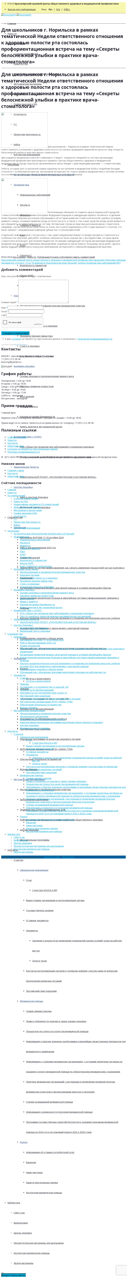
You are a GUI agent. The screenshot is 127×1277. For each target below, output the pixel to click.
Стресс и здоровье (30, 346)
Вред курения (27, 396)
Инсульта (25, 542)
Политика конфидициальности (23, 451)
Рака (22, 551)
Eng (58, 9)
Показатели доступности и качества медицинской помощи (57, 1031)
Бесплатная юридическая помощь (44, 1192)
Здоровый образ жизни (26, 569)
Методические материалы (28, 507)
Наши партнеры (34, 1172)
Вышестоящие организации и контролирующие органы (55, 900)
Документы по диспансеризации (37, 689)
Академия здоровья (24, 366)
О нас (29, 880)
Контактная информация (27, 154)
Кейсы (17, 524)
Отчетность (20, 516)
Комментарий (9, 302)
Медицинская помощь (31, 1001)
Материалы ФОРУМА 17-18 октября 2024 (42, 537)
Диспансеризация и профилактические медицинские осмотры (52, 305)
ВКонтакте (68, 857)
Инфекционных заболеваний (35, 539)
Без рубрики (19, 257)
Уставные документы (37, 920)
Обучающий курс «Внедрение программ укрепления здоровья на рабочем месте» (63, 672)
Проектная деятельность (27, 522)
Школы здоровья (23, 1232)
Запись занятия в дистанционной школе (41, 426)
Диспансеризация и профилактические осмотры (45, 713)
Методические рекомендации (29, 710)
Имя (3, 307)
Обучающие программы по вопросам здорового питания (50, 739)
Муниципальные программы (34, 839)
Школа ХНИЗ (26, 563)
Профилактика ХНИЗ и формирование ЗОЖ (42, 719)
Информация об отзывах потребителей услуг (50, 1152)
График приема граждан (39, 1011)
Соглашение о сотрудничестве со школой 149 (44, 686)
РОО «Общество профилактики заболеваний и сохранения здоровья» (57, 446)
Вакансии (31, 1162)
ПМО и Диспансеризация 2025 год (38, 642)
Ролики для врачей (30, 645)
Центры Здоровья (23, 487)
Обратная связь (15, 446)
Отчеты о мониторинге (38, 678)
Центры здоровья (29, 725)
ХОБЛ (23, 554)
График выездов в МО (25, 513)
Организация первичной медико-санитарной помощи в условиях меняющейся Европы (65, 587)
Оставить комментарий (82, 257)
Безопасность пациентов (33, 265)
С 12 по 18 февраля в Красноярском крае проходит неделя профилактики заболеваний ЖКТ (72, 262)
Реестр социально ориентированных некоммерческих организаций (55, 616)
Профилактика (21, 536)
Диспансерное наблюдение (34, 716)
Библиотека (13, 1202)
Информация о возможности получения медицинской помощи (59, 1111)
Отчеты (24, 678)
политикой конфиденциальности (95, 338)
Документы (20, 658)
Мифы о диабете (29, 601)
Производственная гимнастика (36, 335)
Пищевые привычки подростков (37, 386)
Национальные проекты (26, 466)
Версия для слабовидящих (22, 9)
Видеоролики (21, 1222)
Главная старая (15, 470)
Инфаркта (25, 545)
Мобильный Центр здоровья (35, 631)
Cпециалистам (15, 633)
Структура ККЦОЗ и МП (44, 890)
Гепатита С (26, 255)
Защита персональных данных (42, 1182)
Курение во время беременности (37, 604)
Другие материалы (23, 1263)
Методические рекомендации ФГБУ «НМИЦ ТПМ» (46, 701)
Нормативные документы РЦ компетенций (36, 504)
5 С (15, 519)
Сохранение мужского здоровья (37, 586)
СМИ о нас (19, 1212)
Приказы (24, 684)
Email (4, 311)
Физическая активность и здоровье (39, 577)
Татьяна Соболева (60, 257)
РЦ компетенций (16, 495)
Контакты (12, 849)
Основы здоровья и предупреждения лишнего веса (47, 376)
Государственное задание (40, 910)
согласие (16, 338)
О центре (18, 860)
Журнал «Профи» (28, 707)
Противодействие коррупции (41, 991)
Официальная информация (34, 870)
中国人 (67, 9)
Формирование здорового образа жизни (41, 669)
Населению (13, 530)
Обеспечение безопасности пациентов (40, 759)
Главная (11, 23)
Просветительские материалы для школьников (39, 1242)
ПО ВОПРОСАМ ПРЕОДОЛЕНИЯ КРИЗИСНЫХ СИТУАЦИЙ (44, 533)
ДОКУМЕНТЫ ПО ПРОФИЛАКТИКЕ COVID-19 (43, 692)
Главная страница (16, 437)
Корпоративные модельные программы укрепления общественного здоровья (61, 722)
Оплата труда (39, 960)
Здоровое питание (29, 575)
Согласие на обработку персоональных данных (32, 448)
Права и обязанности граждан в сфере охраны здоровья (56, 1021)
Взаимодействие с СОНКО (28, 436)
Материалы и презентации (28, 510)
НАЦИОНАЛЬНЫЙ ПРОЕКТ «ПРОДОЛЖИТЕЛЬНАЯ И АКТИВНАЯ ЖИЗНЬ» (58, 477)
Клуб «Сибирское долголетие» (36, 566)
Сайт (3, 315)
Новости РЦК (21, 501)
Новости (31, 257)
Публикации (43, 257)
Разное (23, 1142)
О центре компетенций (26, 498)
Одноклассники (52, 857)
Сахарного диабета (30, 548)
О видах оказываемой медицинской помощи (49, 1101)
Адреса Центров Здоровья (34, 628)
